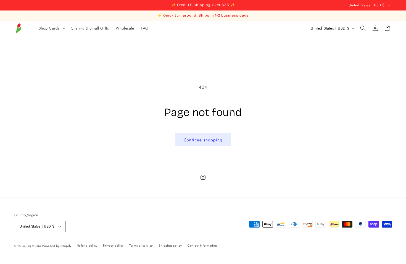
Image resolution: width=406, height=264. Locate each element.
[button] (51, 28)
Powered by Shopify (57, 246)
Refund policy (87, 245)
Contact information (202, 245)
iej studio (34, 246)
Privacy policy (113, 245)
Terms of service (141, 245)
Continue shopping (203, 140)
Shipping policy (170, 245)
